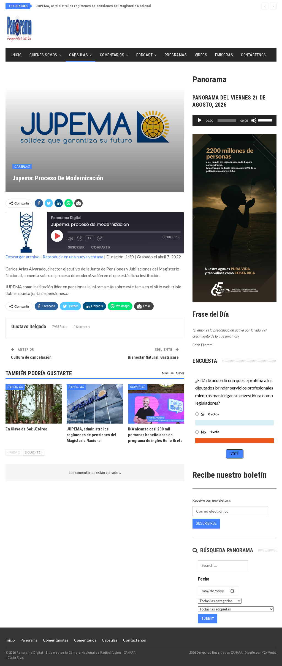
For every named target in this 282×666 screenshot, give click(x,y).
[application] (234, 120)
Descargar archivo (23, 256)
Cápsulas (78, 55)
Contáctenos (253, 55)
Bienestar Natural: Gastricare (153, 357)
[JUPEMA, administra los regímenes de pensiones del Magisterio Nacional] (95, 404)
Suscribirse (206, 523)
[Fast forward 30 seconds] (100, 238)
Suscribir (76, 247)
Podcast (144, 55)
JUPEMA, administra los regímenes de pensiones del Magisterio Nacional (93, 6)
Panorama (28, 640)
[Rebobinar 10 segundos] (79, 238)
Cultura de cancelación (31, 357)
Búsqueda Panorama (226, 550)
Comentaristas (56, 640)
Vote (235, 454)
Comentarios (112, 55)
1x (89, 238)
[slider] (266, 120)
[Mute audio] (70, 238)
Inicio (16, 55)
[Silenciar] (254, 120)
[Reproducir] (199, 120)
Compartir (100, 247)
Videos (201, 55)
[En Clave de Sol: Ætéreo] (34, 404)
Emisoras (224, 55)
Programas (176, 55)
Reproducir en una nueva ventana (73, 256)
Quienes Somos (43, 55)
